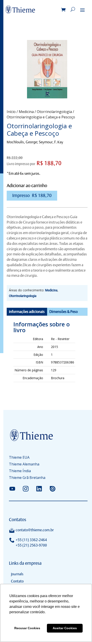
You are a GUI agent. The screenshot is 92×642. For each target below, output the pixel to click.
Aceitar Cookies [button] (65, 628)
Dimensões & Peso (63, 312)
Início (11, 111)
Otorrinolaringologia (54, 111)
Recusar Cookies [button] (27, 628)
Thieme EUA (19, 458)
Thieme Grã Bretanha (27, 478)
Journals (17, 574)
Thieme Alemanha (24, 465)
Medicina (26, 111)
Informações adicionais (27, 312)
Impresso (32, 195)
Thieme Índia (20, 471)
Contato (17, 581)
